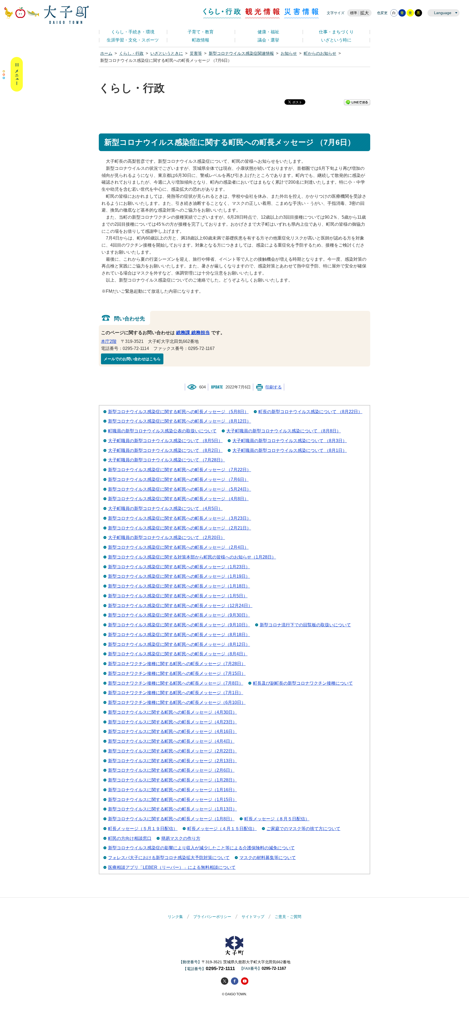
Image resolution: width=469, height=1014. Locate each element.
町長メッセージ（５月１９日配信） (143, 828)
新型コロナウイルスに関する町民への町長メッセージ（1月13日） (172, 809)
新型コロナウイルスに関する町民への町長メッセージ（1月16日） (172, 789)
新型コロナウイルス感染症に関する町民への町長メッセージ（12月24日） (180, 605)
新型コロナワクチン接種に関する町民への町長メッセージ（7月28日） (177, 663)
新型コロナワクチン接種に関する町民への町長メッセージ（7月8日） (175, 683)
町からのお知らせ (320, 53)
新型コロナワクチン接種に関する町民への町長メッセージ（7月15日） (177, 673)
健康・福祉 (268, 32)
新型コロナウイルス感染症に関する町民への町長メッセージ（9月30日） (179, 615)
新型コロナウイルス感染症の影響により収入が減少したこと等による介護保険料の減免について (201, 848)
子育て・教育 (201, 32)
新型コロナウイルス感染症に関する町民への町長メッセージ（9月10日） (179, 625)
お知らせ (289, 53)
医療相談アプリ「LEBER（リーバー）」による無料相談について (172, 867)
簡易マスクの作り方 (180, 838)
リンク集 (175, 916)
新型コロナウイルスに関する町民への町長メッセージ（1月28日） (172, 780)
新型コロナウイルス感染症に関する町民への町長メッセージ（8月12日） (179, 644)
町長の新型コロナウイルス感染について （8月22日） (310, 411)
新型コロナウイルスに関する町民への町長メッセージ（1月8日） (171, 819)
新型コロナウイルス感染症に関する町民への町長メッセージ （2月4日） (178, 547)
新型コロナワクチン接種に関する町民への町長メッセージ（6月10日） (177, 702)
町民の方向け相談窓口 (129, 838)
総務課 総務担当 (193, 332)
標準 (353, 13)
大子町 (234, 945)
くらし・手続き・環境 (132, 32)
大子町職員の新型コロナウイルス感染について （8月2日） (165, 450)
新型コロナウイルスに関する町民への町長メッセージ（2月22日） (172, 751)
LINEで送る (357, 102)
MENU (13, 74)
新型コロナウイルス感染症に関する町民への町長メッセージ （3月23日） (179, 518)
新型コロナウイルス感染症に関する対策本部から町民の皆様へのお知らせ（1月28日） (192, 557)
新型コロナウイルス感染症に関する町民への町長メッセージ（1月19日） (179, 576)
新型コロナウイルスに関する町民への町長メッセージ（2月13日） (172, 760)
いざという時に (336, 40)
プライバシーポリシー (212, 916)
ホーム (106, 53)
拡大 (364, 13)
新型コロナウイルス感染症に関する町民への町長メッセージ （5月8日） (178, 411)
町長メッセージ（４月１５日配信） (222, 828)
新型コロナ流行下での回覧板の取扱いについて (305, 625)
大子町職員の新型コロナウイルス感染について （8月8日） (283, 431)
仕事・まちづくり (336, 32)
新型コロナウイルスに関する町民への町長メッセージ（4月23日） (172, 722)
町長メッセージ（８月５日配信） (276, 819)
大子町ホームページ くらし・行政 (46, 14)
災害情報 (301, 13)
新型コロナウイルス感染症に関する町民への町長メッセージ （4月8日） (178, 498)
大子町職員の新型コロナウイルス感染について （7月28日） (166, 460)
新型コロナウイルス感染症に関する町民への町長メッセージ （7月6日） (178, 479)
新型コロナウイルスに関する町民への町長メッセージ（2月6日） (171, 770)
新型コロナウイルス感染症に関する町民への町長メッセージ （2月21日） (179, 528)
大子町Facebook (234, 981)
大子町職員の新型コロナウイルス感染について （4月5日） (165, 508)
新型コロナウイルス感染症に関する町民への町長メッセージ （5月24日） (179, 489)
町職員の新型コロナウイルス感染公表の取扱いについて (162, 431)
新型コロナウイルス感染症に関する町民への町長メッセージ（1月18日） (179, 586)
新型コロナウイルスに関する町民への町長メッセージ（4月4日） (171, 741)
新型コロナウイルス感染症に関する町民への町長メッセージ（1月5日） (178, 596)
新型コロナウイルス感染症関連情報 (241, 53)
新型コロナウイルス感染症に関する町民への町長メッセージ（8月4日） (178, 654)
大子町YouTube (244, 981)
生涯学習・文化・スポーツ (133, 40)
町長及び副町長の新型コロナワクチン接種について (303, 683)
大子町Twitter (224, 981)
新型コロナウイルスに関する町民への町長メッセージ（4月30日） (172, 712)
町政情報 (200, 40)
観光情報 (262, 13)
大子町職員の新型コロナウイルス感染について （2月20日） (166, 537)
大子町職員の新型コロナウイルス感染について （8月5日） (165, 440)
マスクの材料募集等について (267, 857)
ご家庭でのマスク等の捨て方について (303, 828)
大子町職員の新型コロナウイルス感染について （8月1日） (289, 450)
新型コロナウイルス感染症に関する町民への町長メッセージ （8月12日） (179, 421)
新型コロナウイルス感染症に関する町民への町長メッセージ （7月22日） (179, 469)
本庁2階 (108, 341)
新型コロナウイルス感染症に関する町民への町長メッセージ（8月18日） (179, 634)
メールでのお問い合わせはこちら (132, 359)
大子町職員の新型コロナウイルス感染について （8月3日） (289, 440)
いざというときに (166, 53)
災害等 (196, 53)
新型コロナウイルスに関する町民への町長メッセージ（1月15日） (172, 799)
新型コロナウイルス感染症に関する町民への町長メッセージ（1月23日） (179, 567)
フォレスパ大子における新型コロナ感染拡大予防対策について (169, 857)
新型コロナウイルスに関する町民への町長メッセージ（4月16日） (172, 731)
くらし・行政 (222, 13)
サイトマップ (253, 916)
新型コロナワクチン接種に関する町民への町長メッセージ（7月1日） (175, 692)
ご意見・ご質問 (288, 916)
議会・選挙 (268, 40)
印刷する (273, 387)
